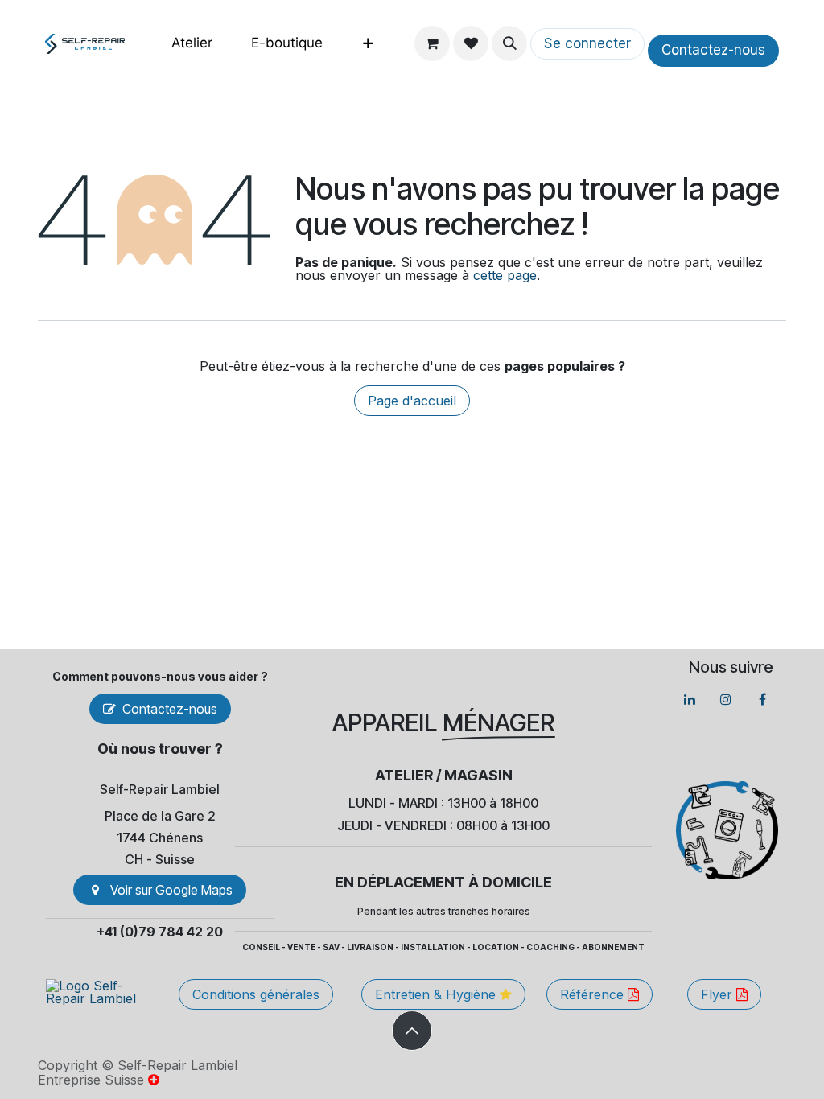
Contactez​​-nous (713, 50)
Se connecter (587, 43)
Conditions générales (255, 994)
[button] (509, 43)
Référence (594, 994)
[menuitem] (192, 43)
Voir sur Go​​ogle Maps (171, 890)
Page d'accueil (412, 401)
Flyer (718, 994)
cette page (505, 275)
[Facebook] (762, 699)
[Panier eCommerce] (432, 43)
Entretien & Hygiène (437, 994)
